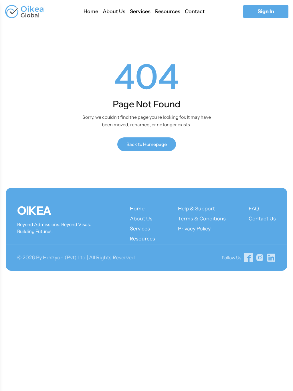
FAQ (254, 209)
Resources (167, 11)
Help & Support (196, 209)
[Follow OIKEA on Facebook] (248, 257)
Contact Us (262, 219)
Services (140, 11)
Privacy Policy (194, 229)
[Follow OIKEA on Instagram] (259, 257)
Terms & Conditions (202, 219)
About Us (114, 11)
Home (91, 11)
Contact (195, 11)
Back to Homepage (146, 144)
